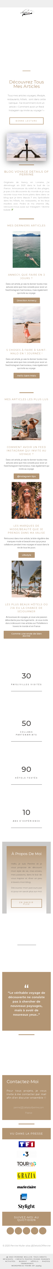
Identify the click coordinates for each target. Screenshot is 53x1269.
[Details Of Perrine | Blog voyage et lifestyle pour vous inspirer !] (26, 10)
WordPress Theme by (26, 1266)
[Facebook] (10, 1230)
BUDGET (23, 1261)
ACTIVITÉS (10, 1261)
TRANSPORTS (27, 1263)
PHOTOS (46, 1261)
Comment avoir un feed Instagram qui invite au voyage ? (26, 451)
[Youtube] (26, 1230)
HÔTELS (34, 1261)
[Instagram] (18, 1230)
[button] (26, 120)
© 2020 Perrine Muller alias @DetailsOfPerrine (26, 1245)
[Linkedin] (42, 1230)
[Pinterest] (34, 1230)
